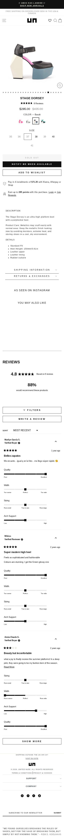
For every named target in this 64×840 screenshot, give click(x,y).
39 (44, 136)
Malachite (43, 121)
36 (19, 136)
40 (53, 136)
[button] (32, 103)
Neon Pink (21, 121)
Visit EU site (32, 758)
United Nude (24, 769)
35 (10, 136)
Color (32, 115)
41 (32, 145)
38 (36, 136)
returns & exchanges (32, 276)
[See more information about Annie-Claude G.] (55, 639)
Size (32, 130)
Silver (28, 121)
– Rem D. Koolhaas (32, 831)
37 (27, 136)
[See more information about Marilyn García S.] (55, 442)
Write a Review (39, 420)
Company (31, 786)
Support (31, 778)
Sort (6, 430)
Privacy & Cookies (42, 773)
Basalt (36, 121)
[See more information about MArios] (55, 538)
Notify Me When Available (32, 164)
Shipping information (32, 270)
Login (51, 192)
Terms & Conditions (22, 773)
